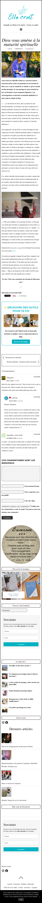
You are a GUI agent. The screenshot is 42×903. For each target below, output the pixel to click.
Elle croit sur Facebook (21, 806)
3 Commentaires (29, 49)
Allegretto (10, 377)
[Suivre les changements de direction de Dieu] (21, 738)
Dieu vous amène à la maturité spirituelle (21, 42)
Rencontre (31, 884)
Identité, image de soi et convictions (14, 800)
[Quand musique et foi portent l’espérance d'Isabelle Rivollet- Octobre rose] (21, 755)
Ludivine (10, 49)
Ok (21, 899)
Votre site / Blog (29, 501)
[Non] (40, 897)
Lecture (20, 887)
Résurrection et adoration (13, 357)
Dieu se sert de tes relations (11, 783)
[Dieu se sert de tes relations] (21, 775)
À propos (34, 887)
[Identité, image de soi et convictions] (21, 792)
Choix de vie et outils (10, 887)
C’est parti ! (21, 644)
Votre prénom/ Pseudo (31, 486)
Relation (23, 884)
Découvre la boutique (21, 342)
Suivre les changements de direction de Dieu (17, 746)
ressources (27, 887)
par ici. (14, 251)
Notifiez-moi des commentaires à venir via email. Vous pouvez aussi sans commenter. (21, 509)
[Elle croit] (21, 21)
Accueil (9, 884)
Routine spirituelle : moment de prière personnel (22, 362)
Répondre (37, 377)
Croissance (19, 49)
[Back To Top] (21, 877)
